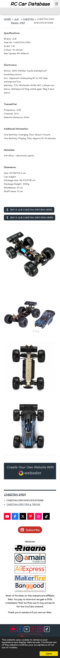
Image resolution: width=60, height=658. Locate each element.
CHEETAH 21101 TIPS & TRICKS (23, 504)
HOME (7, 19)
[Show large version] (30, 254)
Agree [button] (49, 653)
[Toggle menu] (56, 4)
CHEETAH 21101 (15, 495)
